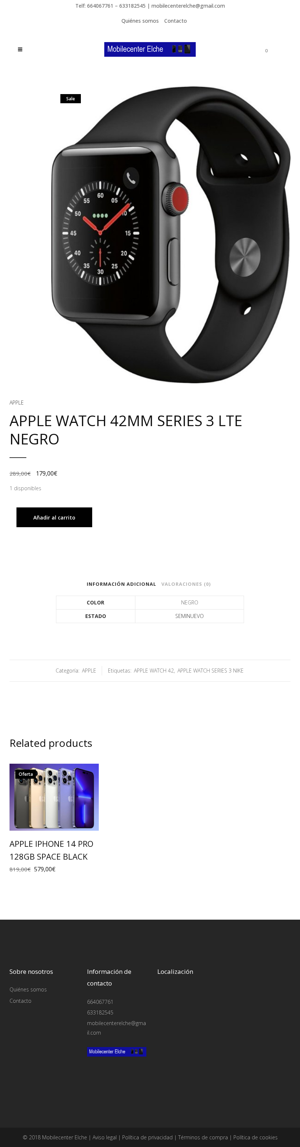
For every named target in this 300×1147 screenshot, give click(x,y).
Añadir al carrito (54, 517)
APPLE (17, 402)
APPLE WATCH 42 (154, 670)
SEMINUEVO (189, 615)
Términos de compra (203, 1137)
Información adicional (121, 584)
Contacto (175, 20)
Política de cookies (255, 1137)
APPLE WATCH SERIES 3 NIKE (210, 670)
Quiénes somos (140, 20)
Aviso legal (105, 1137)
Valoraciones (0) (186, 584)
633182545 (100, 1012)
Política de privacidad (147, 1137)
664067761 (100, 1001)
